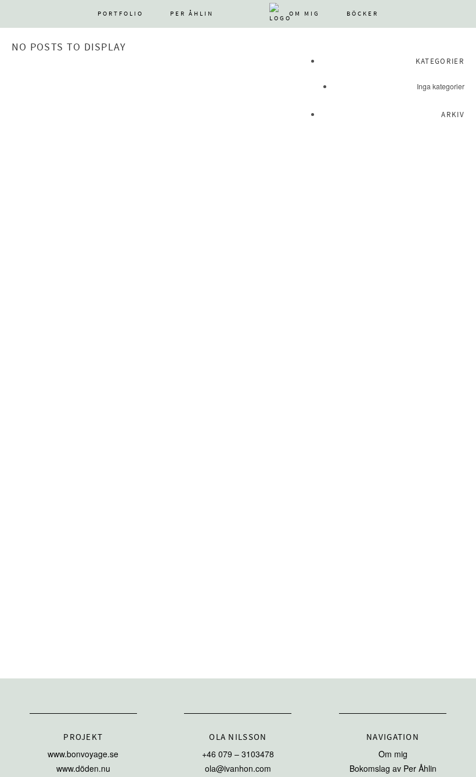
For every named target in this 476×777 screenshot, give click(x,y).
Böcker (362, 13)
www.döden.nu (83, 768)
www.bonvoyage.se (83, 754)
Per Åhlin (192, 13)
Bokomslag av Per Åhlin (393, 768)
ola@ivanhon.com (238, 768)
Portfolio (120, 13)
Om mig (304, 13)
